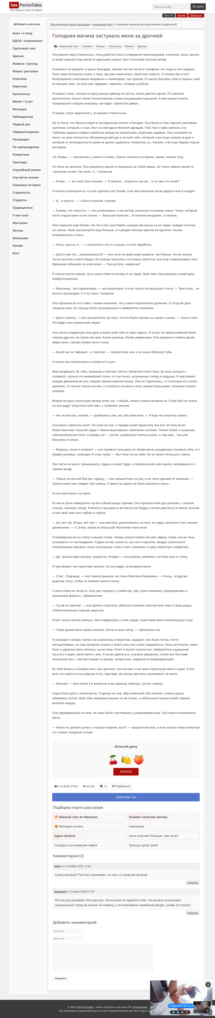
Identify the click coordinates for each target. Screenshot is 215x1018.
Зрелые (18, 56)
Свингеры (20, 162)
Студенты (20, 200)
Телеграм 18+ (126, 797)
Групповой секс (24, 48)
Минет (129, 46)
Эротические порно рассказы (70, 24)
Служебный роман (27, 170)
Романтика (21, 154)
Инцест (100, 46)
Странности (21, 192)
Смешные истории (27, 185)
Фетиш (18, 230)
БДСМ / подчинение (27, 41)
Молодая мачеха (71, 826)
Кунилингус (21, 94)
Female (18, 245)
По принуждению (26, 147)
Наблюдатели (23, 117)
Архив (181, 15)
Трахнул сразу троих (143, 845)
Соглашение (140, 1007)
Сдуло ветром (64, 836)
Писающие (21, 139)
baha (57, 866)
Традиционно (23, 208)
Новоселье (136, 826)
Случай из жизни (26, 177)
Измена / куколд (25, 64)
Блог (16, 253)
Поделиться (122, 786)
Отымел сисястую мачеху (148, 817)
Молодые (20, 109)
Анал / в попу (23, 33)
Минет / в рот (23, 101)
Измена (87, 46)
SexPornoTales (84, 1007)
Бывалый (60, 891)
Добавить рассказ (26, 24)
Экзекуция (20, 238)
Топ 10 (168, 15)
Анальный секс (103, 24)
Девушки (196, 15)
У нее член (21, 215)
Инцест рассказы (25, 71)
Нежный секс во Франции (78, 817)
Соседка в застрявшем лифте (75, 845)
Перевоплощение (26, 132)
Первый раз (21, 124)
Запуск (126, 771)
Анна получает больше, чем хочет (153, 836)
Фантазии (20, 223)
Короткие (20, 86)
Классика (20, 79)
